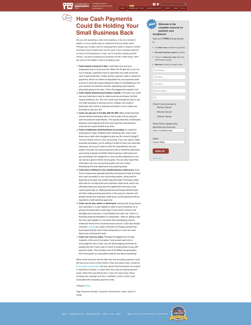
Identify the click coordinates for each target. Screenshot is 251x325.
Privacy (129, 314)
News (176, 8)
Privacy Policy (157, 158)
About (123, 8)
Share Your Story (154, 8)
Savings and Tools (136, 8)
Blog (183, 8)
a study (91, 226)
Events (167, 8)
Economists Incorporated (87, 266)
